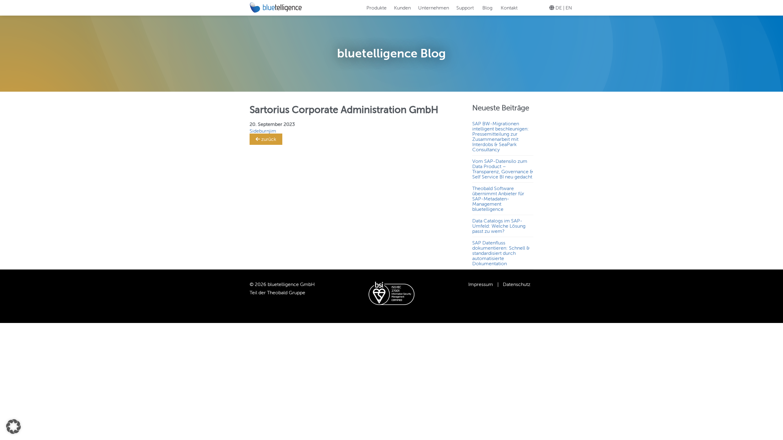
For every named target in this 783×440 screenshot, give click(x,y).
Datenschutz (516, 284)
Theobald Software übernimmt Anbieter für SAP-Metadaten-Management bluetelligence (498, 199)
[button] (13, 426)
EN (569, 7)
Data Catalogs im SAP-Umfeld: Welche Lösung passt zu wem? (498, 226)
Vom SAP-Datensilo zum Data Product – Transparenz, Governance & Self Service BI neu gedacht (502, 169)
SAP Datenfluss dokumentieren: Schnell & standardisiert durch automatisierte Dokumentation (501, 253)
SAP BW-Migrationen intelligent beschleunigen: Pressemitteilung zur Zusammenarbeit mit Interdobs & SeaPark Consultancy (500, 136)
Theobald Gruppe (286, 292)
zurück (268, 139)
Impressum (480, 284)
